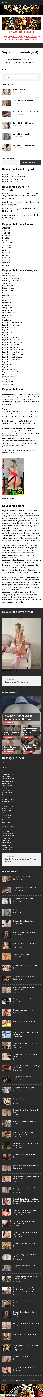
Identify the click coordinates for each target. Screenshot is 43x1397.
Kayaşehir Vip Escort (9, 367)
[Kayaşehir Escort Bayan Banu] (6, 1372)
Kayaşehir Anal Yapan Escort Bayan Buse (25, 1044)
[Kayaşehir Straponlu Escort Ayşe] (6, 1126)
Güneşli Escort (7, 308)
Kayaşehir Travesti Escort (11, 359)
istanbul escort (7, 786)
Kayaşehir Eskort (8, 332)
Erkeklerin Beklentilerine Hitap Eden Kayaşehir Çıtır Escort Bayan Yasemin (26, 1200)
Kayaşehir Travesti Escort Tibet (11, 733)
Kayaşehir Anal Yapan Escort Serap (25, 1243)
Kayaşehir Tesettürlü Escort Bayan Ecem (25, 1055)
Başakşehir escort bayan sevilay (11, 748)
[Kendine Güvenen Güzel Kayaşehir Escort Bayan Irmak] (6, 1237)
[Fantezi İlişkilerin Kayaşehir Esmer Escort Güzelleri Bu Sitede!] (6, 1214)
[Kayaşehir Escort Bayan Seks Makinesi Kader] (6, 1305)
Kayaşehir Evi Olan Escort (11, 340)
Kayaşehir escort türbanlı (23, 101)
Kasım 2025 (6, 235)
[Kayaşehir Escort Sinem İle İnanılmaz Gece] (6, 948)
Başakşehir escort (31, 1391)
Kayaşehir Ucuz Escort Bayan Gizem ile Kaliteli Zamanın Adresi (26, 1133)
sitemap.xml (6, 763)
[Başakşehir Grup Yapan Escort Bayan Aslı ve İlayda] (6, 1148)
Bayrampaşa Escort (9, 293)
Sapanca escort (7, 792)
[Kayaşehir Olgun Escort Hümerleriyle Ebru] (6, 1114)
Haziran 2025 (7, 248)
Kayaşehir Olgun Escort (10, 347)
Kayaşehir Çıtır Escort (9, 327)
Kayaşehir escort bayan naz (22, 1077)
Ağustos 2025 (7, 243)
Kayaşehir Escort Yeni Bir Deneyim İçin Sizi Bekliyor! (26, 1066)
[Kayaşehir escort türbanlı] (6, 105)
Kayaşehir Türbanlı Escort (11, 362)
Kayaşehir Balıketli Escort (11, 325)
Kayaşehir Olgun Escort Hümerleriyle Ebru (26, 1111)
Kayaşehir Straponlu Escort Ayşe (24, 1121)
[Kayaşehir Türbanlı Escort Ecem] (6, 1159)
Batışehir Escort (7, 290)
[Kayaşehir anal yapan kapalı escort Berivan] (6, 1259)
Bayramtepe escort (9, 295)
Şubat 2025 (6, 258)
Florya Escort (7, 305)
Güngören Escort (8, 310)
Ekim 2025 (6, 238)
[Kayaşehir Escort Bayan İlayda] (6, 149)
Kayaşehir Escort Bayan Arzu (24, 123)
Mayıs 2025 (6, 250)
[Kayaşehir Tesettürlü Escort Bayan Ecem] (6, 1059)
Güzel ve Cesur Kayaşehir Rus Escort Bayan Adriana (26, 1178)
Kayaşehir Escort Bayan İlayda (24, 145)
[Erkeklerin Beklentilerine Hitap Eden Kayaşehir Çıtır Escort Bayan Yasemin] (6, 1203)
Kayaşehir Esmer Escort (10, 335)
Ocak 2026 (6, 231)
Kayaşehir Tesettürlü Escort (12, 357)
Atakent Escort (7, 283)
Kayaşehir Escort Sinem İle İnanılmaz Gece (26, 944)
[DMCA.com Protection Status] (6, 1396)
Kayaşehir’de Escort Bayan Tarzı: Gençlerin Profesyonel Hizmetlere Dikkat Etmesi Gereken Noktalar (20, 195)
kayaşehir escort (8, 159)
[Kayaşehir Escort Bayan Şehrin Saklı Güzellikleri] (6, 1037)
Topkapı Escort (7, 384)
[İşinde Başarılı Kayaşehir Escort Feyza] (6, 1170)
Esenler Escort (7, 300)
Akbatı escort (6, 783)
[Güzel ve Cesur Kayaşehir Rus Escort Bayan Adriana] (6, 1181)
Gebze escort (6, 795)
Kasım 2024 (6, 265)
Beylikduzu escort (8, 779)
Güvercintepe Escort (9, 313)
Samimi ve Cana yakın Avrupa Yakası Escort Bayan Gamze (26, 1222)
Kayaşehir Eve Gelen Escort (12, 337)
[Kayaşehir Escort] (21, 14)
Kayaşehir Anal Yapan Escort (12, 322)
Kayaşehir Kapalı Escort (10, 345)
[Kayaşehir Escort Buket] (6, 138)
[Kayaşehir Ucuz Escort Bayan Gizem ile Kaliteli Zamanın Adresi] (6, 1137)
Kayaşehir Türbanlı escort (12, 530)
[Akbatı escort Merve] (6, 94)
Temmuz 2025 (7, 245)
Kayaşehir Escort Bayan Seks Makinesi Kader (26, 1302)
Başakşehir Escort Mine (16, 682)
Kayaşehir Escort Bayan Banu (23, 1368)
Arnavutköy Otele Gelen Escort (13, 280)
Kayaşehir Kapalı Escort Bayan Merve (26, 999)
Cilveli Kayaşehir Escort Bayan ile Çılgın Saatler (26, 1346)
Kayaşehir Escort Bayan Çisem (23, 1088)
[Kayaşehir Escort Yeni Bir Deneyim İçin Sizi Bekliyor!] (6, 1070)
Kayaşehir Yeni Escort (10, 369)
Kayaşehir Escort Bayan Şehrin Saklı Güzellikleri (25, 1033)
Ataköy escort (6, 788)
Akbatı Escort (7, 273)
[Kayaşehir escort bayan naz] (6, 1081)
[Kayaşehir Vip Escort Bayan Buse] (6, 1339)
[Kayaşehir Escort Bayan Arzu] (6, 127)
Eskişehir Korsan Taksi (21, 1393)
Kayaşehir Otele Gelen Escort (12, 350)
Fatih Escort (6, 303)
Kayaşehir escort (8, 193)
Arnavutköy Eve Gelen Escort (12, 278)
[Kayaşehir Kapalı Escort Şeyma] (6, 937)
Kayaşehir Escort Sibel (20, 1356)
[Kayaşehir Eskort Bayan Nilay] (6, 981)
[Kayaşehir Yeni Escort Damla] (6, 1014)
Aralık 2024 (6, 263)
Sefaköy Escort (7, 382)
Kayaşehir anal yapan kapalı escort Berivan (18, 717)
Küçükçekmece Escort (10, 372)
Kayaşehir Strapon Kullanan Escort (14, 354)
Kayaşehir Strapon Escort (11, 352)
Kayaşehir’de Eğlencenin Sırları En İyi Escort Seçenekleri (25, 1100)
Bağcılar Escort (7, 285)
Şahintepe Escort (8, 377)
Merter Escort (7, 374)
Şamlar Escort (7, 379)
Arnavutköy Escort (8, 276)
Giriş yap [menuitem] (4, 2)
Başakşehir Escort (8, 288)
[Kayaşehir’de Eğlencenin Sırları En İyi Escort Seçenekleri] (6, 1103)
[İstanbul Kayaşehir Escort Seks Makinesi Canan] (6, 992)
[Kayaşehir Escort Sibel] (6, 1361)
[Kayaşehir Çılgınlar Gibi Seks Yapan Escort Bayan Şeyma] (6, 1281)
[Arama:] (21, 77)
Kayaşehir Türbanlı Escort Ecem (24, 1154)
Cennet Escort (7, 298)
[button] (39, 45)
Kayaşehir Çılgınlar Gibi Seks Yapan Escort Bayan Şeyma (30, 731)
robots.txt (5, 767)
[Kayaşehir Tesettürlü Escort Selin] (6, 116)
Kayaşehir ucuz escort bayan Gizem (25, 1021)
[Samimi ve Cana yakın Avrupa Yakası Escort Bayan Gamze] (6, 1226)
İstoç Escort (6, 320)
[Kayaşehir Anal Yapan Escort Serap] (6, 1248)
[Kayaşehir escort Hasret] (6, 959)
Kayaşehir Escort (8, 330)
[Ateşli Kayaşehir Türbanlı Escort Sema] (6, 1328)
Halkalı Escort (7, 315)
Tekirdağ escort (7, 776)
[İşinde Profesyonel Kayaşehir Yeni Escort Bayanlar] (6, 1192)
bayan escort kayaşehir (10, 215)
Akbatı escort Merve (21, 90)
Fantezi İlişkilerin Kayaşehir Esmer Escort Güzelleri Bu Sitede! (25, 1211)
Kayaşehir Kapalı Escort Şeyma (24, 932)
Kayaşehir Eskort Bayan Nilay (23, 977)
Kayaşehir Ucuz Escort (10, 364)
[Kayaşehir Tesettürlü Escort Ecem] (6, 970)
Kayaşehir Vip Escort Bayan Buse (24, 1334)
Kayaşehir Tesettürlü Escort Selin (26, 112)
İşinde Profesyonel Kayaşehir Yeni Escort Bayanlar (25, 1189)
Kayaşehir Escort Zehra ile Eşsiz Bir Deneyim (25, 1313)
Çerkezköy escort (8, 772)
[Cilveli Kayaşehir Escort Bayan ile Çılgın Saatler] (6, 1350)
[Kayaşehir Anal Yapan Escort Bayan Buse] (6, 1048)
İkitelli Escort (6, 317)
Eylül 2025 (5, 240)
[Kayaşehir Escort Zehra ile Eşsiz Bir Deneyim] (6, 1316)
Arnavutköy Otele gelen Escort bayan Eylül (30, 747)
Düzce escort (6, 790)
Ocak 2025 (6, 260)
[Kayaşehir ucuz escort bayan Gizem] (6, 1025)
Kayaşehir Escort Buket (22, 134)
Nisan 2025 (6, 253)
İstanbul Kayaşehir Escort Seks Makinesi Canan (23, 989)
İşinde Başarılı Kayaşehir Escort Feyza (20, 860)
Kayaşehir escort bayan (17, 611)
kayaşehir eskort (9, 871)
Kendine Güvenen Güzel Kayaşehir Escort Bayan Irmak (25, 1233)
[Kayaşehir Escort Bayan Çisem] (6, 1092)
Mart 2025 (6, 255)
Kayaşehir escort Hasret (21, 954)
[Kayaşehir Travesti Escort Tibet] (6, 1270)
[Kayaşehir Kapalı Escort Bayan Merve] (6, 1003)
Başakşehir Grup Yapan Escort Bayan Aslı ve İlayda (26, 1144)
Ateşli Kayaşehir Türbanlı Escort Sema (26, 1323)
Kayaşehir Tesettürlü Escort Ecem (25, 965)
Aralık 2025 (6, 233)
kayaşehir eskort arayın (30, 162)
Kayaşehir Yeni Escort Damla (23, 1010)
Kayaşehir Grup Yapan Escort (12, 342)
